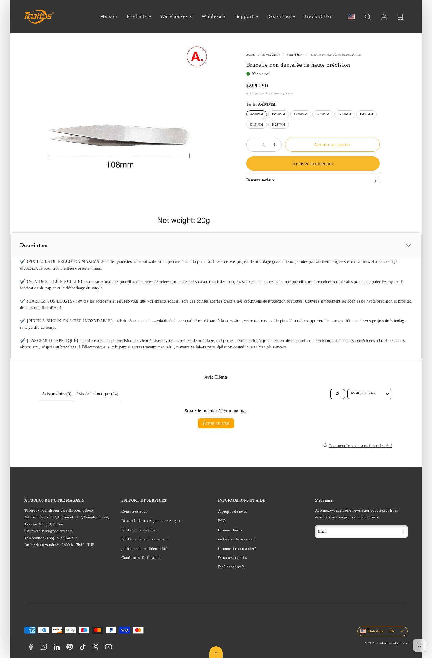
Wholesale (214, 16)
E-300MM (344, 114)
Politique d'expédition (140, 530)
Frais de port (252, 93)
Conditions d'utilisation (141, 557)
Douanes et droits (232, 557)
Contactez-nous (134, 511)
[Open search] (337, 394)
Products (137, 16)
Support (244, 16)
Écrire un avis (216, 423)
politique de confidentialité (144, 548)
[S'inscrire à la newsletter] (403, 531)
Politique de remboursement (144, 539)
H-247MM (278, 124)
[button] (368, 17)
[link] (384, 17)
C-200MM (300, 114)
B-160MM (278, 114)
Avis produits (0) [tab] (56, 394)
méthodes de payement (237, 539)
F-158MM (366, 114)
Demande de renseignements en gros (151, 520)
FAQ (221, 520)
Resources (279, 16)
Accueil (251, 54)
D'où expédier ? (231, 567)
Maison (108, 16)
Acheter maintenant (312, 163)
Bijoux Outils (271, 54)
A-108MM (256, 114)
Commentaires (230, 530)
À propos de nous (232, 511)
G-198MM (256, 124)
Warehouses (174, 16)
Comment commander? (237, 548)
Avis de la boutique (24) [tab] (97, 394)
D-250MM (322, 114)
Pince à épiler (295, 54)
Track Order (318, 16)
